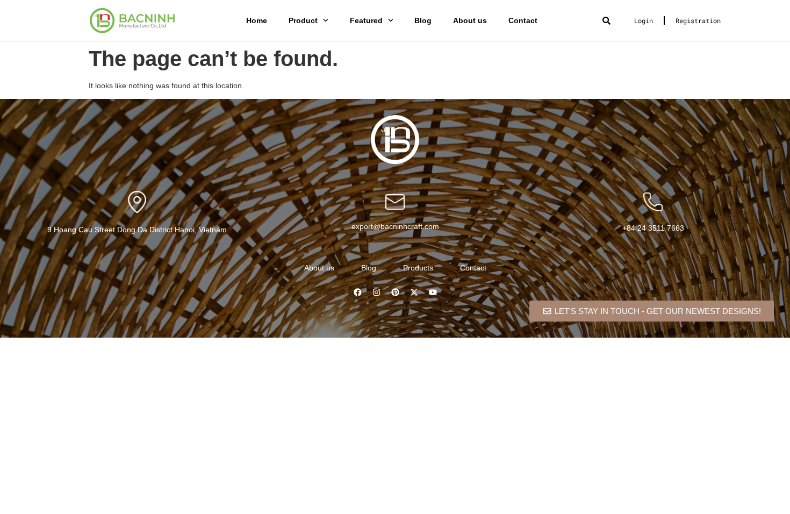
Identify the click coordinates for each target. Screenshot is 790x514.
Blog (423, 20)
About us (470, 20)
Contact (522, 20)
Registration (698, 20)
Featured (366, 20)
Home (256, 20)
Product (303, 20)
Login (643, 20)
